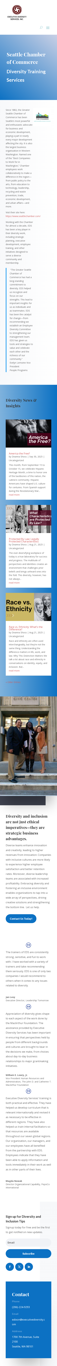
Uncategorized (16, 460)
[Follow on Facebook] (10, 1267)
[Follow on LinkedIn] (29, 1267)
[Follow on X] (19, 1267)
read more (14, 494)
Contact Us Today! (21, 918)
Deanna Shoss (19, 456)
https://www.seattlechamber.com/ (23, 216)
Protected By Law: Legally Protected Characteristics (24, 540)
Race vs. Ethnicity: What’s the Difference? (26, 628)
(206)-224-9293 (21, 1307)
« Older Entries (13, 682)
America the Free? (19, 453)
